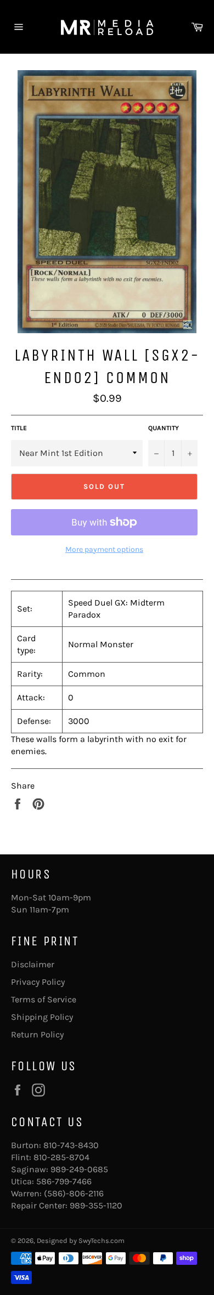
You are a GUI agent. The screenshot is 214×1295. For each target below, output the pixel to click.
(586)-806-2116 (74, 1193)
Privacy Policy (38, 982)
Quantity (163, 428)
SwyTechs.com (101, 1240)
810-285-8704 (61, 1157)
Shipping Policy (42, 1017)
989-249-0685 (79, 1169)
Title (19, 428)
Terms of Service (43, 999)
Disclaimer (32, 964)
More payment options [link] (104, 549)
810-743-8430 (71, 1145)
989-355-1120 (96, 1205)
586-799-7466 (64, 1181)
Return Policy (37, 1034)
